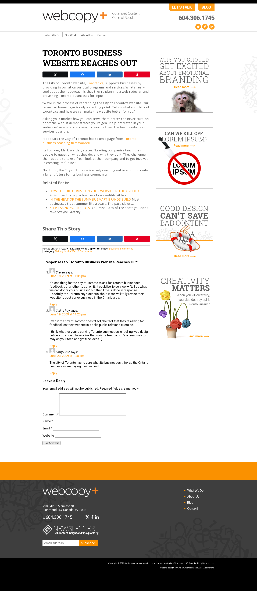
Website (48, 435)
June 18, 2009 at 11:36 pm (67, 276)
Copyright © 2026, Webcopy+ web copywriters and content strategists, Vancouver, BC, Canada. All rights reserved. (161, 563)
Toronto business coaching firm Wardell (89, 141)
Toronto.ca (95, 83)
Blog (206, 7)
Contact (102, 35)
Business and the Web (121, 248)
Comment (50, 414)
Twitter (198, 27)
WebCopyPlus (91, 16)
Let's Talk (182, 7)
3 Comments (85, 251)
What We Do (52, 35)
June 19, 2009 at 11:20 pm (67, 314)
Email (47, 428)
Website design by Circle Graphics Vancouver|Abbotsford (187, 567)
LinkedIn (212, 27)
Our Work (71, 35)
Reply (53, 304)
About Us (87, 35)
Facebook (205, 27)
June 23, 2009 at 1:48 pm (66, 356)
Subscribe (88, 543)
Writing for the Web (65, 251)
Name (47, 421)
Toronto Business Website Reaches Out (89, 57)
